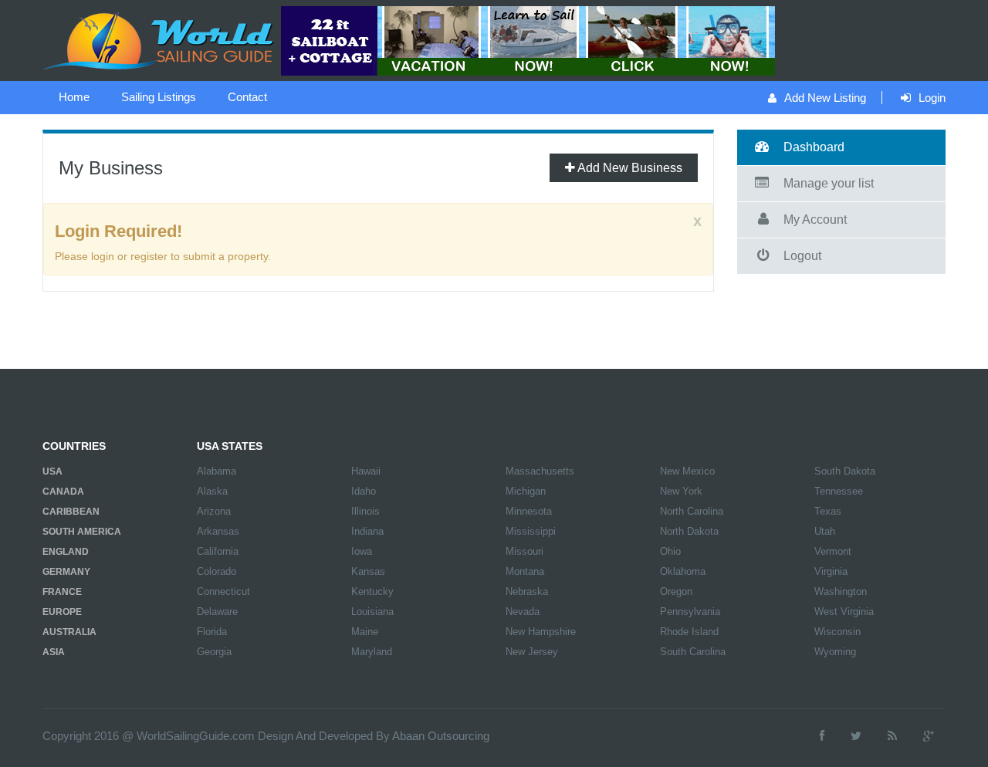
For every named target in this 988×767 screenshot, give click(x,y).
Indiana (367, 531)
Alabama (216, 471)
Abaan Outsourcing (440, 735)
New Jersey (532, 651)
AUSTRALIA (69, 632)
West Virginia (844, 611)
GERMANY (66, 571)
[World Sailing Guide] (159, 39)
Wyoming (835, 651)
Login (932, 97)
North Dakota (689, 531)
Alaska (212, 491)
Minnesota (529, 511)
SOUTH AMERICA (81, 531)
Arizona (214, 511)
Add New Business (628, 167)
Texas (827, 511)
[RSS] (892, 735)
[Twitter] (856, 735)
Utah (824, 531)
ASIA (53, 652)
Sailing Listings (158, 96)
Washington (840, 591)
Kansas (368, 571)
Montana (525, 571)
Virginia (831, 571)
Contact (247, 96)
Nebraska (527, 591)
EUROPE (62, 612)
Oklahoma (682, 571)
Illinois (365, 511)
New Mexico (687, 471)
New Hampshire (541, 631)
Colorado (216, 571)
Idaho (363, 491)
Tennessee (838, 491)
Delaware (217, 611)
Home (74, 96)
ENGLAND (65, 551)
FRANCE (62, 591)
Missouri (524, 551)
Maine (364, 631)
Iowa (361, 551)
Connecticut (223, 591)
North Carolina (691, 511)
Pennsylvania (690, 611)
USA (52, 471)
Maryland (371, 651)
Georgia (214, 651)
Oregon (676, 591)
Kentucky (372, 591)
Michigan (526, 491)
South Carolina (693, 651)
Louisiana (372, 611)
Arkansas (218, 531)
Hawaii (366, 471)
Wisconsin (837, 631)
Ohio (670, 551)
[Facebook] (822, 735)
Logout (802, 255)
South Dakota (844, 471)
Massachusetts (540, 471)
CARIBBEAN (71, 511)
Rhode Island (689, 631)
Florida (212, 631)
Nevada (523, 611)
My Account (815, 219)
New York (681, 491)
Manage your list (828, 183)
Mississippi (531, 531)
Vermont (832, 551)
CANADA (63, 491)
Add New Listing (825, 97)
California (218, 551)
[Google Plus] (928, 735)
